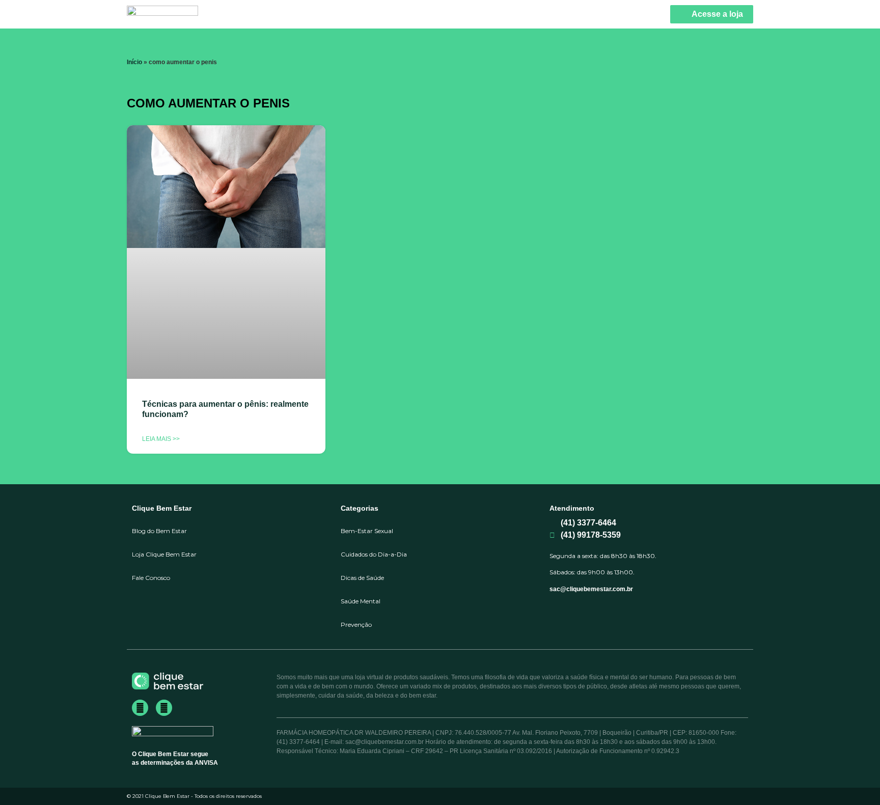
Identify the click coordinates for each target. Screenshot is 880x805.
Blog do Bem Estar (159, 531)
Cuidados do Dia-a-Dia (374, 554)
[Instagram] (164, 708)
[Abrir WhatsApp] (854, 779)
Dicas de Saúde (362, 577)
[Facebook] (140, 708)
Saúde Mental (360, 601)
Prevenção (356, 624)
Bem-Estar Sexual (367, 531)
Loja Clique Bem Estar (164, 554)
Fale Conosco (151, 577)
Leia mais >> (161, 438)
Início (134, 62)
